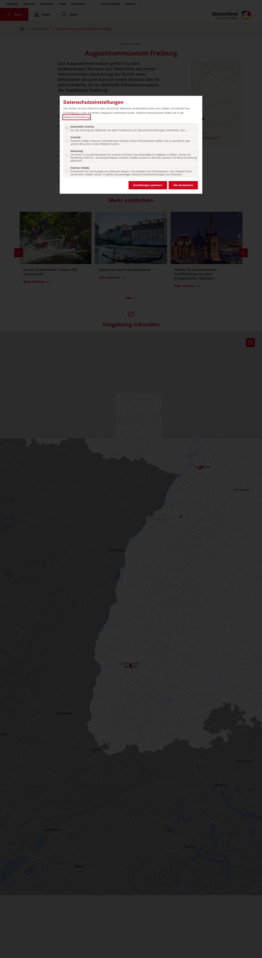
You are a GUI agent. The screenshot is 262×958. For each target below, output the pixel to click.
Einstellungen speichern (147, 185)
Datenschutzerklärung (76, 117)
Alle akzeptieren (183, 185)
